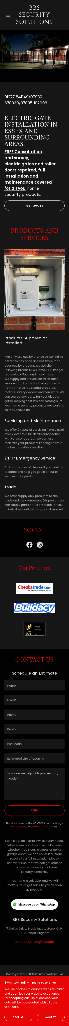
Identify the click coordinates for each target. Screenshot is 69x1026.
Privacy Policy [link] (18, 826)
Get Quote (34, 205)
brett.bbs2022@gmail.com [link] (34, 942)
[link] (34, 23)
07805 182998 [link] (34, 103)
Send (34, 810)
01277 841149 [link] (16, 97)
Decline (18, 1017)
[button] (8, 15)
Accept (50, 1017)
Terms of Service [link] (41, 826)
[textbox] (34, 685)
